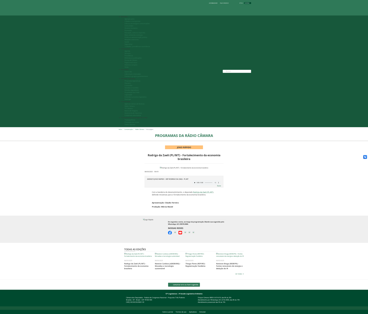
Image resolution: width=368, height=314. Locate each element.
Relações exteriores (132, 40)
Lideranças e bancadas (133, 74)
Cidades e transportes (132, 21)
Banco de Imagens (131, 111)
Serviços (128, 53)
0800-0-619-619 (215, 298)
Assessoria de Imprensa (133, 113)
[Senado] (236, 3)
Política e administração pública (136, 37)
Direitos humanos (131, 28)
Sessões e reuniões (131, 88)
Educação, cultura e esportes (135, 33)
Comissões (128, 85)
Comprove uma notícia (133, 115)
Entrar (247, 3)
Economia (128, 30)
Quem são (128, 72)
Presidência (129, 56)
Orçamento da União (132, 92)
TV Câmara (129, 108)
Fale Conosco (224, 3)
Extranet (202, 312)
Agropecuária (129, 19)
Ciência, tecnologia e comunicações (137, 23)
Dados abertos (130, 124)
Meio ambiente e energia (134, 35)
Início (120, 129)
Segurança (128, 44)
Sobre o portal (167, 312)
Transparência (130, 120)
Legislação (128, 95)
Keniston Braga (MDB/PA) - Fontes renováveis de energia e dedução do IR (229, 266)
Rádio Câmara (130, 106)
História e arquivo (131, 65)
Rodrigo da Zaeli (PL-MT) (203, 192)
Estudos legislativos (132, 90)
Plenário (128, 83)
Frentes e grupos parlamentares (136, 76)
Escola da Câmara (131, 60)
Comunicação (128, 129)
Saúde (127, 42)
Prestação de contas (132, 122)
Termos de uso (181, 312)
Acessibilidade (213, 3)
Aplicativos (193, 312)
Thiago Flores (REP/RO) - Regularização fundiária (195, 264)
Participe (128, 99)
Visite (127, 67)
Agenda (127, 51)
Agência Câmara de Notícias (135, 104)
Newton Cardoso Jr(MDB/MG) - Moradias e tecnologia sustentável (168, 266)
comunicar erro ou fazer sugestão (185, 285)
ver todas (239, 274)
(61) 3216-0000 (224, 300)
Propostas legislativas (132, 81)
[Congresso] (232, 3)
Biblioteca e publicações (133, 58)
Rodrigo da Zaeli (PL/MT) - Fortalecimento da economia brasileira (136, 266)
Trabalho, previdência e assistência (137, 46)
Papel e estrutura (131, 62)
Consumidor (129, 26)
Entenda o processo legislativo (136, 97)
